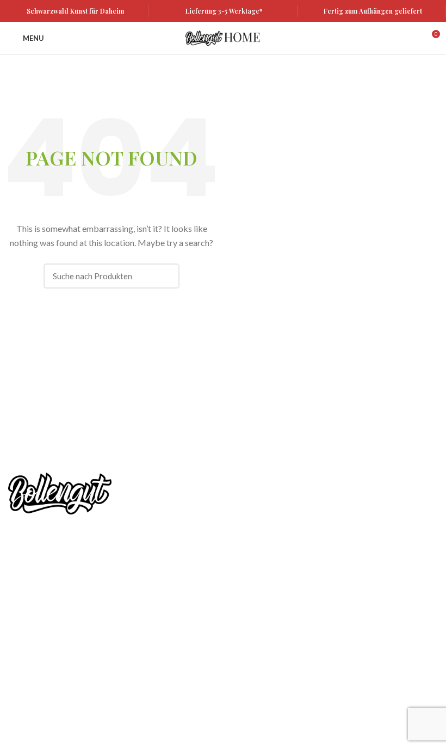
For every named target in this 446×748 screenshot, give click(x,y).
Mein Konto (28, 593)
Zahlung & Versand (40, 669)
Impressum (27, 707)
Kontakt (22, 687)
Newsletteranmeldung (320, 500)
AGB (16, 631)
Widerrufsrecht (34, 650)
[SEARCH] (164, 276)
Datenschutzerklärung (46, 612)
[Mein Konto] (411, 38)
